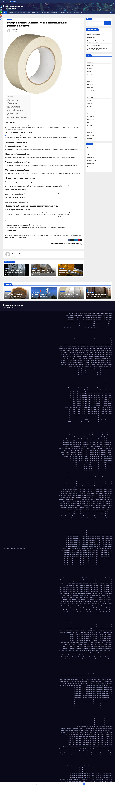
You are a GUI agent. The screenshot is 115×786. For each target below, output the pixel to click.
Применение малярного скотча (13, 109)
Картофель (84, 487)
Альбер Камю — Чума (80, 327)
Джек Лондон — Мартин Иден (83, 438)
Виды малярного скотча (12, 102)
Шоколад (66, 765)
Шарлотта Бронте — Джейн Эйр (106, 752)
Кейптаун (79, 489)
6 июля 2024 (63, 296)
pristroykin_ (15, 29)
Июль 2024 (89, 68)
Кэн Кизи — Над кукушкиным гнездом (82, 507)
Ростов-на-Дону (62, 628)
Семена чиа (72, 652)
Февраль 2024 (90, 84)
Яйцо (94, 781)
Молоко (95, 566)
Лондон (73, 515)
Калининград (69, 481)
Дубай (69, 448)
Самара (91, 642)
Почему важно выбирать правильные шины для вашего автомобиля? (14, 272)
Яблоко (103, 779)
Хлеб (105, 732)
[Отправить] (1, 19)
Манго (85, 528)
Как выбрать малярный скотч (14, 116)
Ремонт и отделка (33, 12)
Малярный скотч (9, 135)
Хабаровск (100, 728)
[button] (108, 12)
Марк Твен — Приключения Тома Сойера (72, 530)
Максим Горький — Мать (68, 528)
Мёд (93, 548)
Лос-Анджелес (77, 517)
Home (70, 313)
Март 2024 (89, 81)
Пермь (94, 613)
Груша (69, 387)
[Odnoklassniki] (1, 14)
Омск (76, 605)
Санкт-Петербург (108, 644)
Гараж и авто (55, 12)
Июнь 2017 (89, 125)
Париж (61, 609)
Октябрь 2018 (90, 116)
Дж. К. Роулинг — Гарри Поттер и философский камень (80, 391)
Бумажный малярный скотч (14, 103)
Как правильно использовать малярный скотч (18, 117)
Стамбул (89, 662)
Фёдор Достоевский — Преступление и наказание (83, 685)
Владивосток (109, 358)
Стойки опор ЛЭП (91, 37)
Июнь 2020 (89, 106)
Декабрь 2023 (90, 90)
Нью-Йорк (92, 597)
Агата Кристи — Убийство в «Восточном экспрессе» (87, 315)
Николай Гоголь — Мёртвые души (79, 585)
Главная (10, 12)
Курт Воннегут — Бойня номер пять (67, 507)
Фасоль (99, 683)
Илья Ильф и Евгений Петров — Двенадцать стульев (69, 472)
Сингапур (66, 658)
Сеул (96, 652)
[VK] (1, 10)
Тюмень (83, 677)
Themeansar (24, 548)
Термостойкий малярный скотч (15, 106)
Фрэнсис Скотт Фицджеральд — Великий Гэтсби (84, 711)
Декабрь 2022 (90, 100)
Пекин (98, 611)
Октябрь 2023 (90, 94)
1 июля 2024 (91, 296)
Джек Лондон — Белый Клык (106, 436)
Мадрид (75, 521)
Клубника (79, 493)
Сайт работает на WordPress (8, 548)
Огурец (92, 603)
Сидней (92, 654)
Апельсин (74, 346)
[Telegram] (1, 7)
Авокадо (73, 313)
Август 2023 (90, 97)
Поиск (89, 19)
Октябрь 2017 (90, 122)
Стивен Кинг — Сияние (107, 664)
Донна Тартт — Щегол (108, 446)
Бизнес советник (66, 12)
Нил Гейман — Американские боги (105, 593)
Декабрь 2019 (90, 113)
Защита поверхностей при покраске (16, 110)
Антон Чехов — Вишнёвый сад (69, 340)
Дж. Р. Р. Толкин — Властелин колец (90, 407)
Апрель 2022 (90, 103)
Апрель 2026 (90, 62)
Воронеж (68, 364)
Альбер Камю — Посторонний (69, 327)
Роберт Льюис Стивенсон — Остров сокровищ (103, 624)
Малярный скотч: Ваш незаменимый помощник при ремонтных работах (71, 294)
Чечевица (101, 750)
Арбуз (69, 348)
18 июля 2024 (36, 296)
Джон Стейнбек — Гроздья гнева (96, 438)
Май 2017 (89, 129)
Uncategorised (90, 147)
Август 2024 (90, 65)
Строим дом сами (20, 12)
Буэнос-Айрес (72, 356)
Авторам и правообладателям (71, 315)
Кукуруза (97, 499)
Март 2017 (89, 132)
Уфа (63, 683)
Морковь (85, 568)
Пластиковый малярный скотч (15, 104)
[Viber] (1, 17)
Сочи (86, 660)
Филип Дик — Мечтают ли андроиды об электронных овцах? (100, 709)
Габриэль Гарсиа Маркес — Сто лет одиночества (103, 366)
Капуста (90, 485)
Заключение (9, 118)
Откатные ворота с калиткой (93, 45)
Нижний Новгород (93, 579)
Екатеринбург (85, 450)
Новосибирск (64, 595)
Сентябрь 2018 (90, 119)
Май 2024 (89, 74)
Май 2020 (89, 109)
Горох (60, 387)
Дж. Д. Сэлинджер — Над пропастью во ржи (86, 389)
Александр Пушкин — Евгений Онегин (105, 315)
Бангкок (64, 350)
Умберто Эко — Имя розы (68, 681)
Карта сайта (79, 487)
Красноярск (78, 495)
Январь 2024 (90, 87)
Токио (110, 673)
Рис (62, 624)
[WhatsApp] (1, 12)
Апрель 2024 (90, 78)
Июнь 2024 (89, 71)
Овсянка (97, 601)
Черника (61, 750)
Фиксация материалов (13, 113)
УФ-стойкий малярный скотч (14, 107)
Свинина (81, 650)
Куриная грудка (82, 501)
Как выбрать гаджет (79, 12)
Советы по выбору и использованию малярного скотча (18, 114)
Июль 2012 (89, 138)
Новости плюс (90, 163)
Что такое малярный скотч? (12, 100)
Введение (9, 99)
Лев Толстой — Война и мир (95, 507)
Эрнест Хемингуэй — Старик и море (105, 765)
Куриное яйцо (62, 505)
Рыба (73, 632)
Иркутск (102, 472)
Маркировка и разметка (13, 111)
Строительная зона (13, 6)
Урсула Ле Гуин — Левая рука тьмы (91, 681)
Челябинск (110, 746)
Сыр (81, 673)
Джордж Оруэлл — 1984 (107, 438)
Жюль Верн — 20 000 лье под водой (76, 456)
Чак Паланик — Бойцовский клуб (91, 734)
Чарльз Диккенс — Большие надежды (105, 734)
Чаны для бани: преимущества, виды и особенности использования (16, 294)
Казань (65, 481)
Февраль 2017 (90, 135)
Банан (88, 348)
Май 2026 (89, 58)
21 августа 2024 (10, 296)
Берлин (95, 352)
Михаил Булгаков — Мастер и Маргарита (71, 550)
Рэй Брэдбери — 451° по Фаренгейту (76, 634)
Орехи (71, 607)
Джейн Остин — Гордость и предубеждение (104, 421)
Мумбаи (64, 577)
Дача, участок (45, 12)
